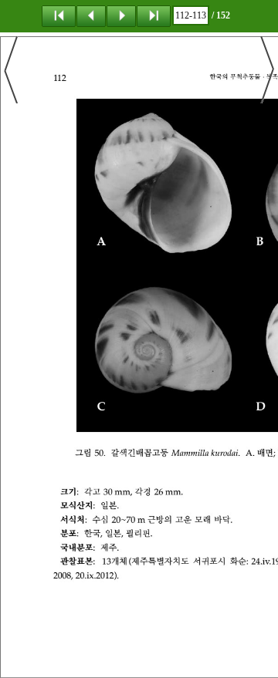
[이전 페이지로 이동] (91, 15)
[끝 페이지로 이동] (154, 15)
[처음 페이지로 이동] (59, 15)
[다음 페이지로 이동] (121, 15)
